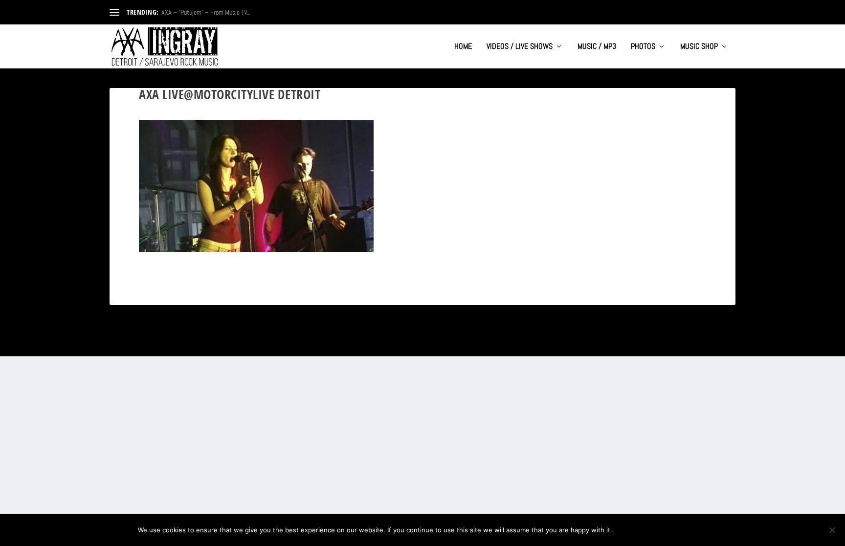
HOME (463, 47)
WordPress (217, 345)
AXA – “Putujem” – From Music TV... (206, 12)
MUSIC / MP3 (597, 47)
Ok (627, 530)
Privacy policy (675, 530)
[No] (832, 530)
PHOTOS (643, 47)
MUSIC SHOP (699, 47)
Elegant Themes (156, 345)
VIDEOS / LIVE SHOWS (520, 47)
